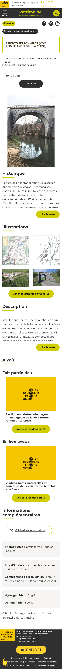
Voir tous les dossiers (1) (31, 429)
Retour (10, 23)
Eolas (52, 666)
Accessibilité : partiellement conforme (42, 662)
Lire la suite (48, 214)
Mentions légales (32, 658)
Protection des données (19, 665)
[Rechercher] (56, 13)
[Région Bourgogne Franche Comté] (4, 4)
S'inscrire (33, 649)
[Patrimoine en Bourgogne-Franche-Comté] (30, 13)
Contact (47, 658)
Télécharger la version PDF (22, 31)
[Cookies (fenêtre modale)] (5, 662)
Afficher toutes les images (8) (31, 293)
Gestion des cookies (12, 662)
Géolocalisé (31, 83)
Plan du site (16, 658)
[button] (44, 23)
